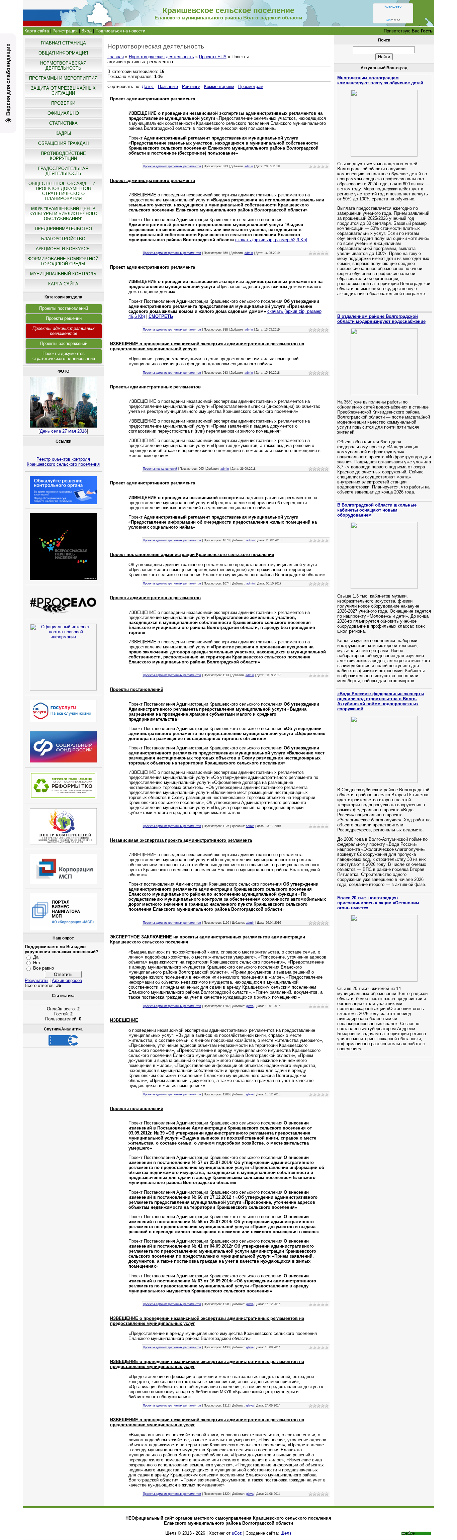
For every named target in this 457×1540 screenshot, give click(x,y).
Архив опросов (67, 980)
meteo (393, 20)
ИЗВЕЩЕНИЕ (124, 1020)
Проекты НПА (212, 56)
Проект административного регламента (152, 98)
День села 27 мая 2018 (63, 431)
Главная (115, 56)
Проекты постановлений (63, 308)
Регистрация (65, 30)
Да (35, 957)
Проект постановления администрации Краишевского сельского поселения (192, 554)
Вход (86, 30)
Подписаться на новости (120, 30)
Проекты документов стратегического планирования (63, 356)
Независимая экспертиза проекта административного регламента (181, 840)
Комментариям (219, 86)
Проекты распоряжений (63, 343)
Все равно (43, 968)
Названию (168, 86)
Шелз (285, 1533)
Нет (36, 962)
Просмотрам (250, 86)
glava (250, 1006)
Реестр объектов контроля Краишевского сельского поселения (63, 462)
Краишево (392, 6)
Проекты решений (64, 318)
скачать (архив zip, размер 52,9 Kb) (271, 239)
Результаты (36, 980)
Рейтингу (191, 86)
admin (249, 166)
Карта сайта (36, 30)
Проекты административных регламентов (63, 331)
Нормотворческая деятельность (161, 56)
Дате (147, 86)
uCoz (237, 1533)
